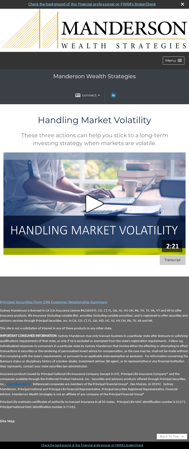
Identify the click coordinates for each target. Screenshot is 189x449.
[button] (173, 60)
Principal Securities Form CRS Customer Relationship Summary (53, 302)
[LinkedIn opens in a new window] (113, 97)
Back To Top (170, 436)
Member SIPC (19, 384)
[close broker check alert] (182, 4)
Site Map (7, 421)
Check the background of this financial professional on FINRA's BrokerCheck (92, 4)
